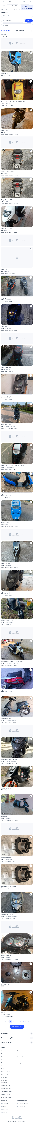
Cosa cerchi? (4, 12)
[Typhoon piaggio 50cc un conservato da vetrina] (17, 456)
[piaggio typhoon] (17, 289)
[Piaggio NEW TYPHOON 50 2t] (17, 219)
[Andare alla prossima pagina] (27, 1021)
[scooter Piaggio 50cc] (17, 946)
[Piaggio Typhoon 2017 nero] (17, 191)
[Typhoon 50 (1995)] (17, 554)
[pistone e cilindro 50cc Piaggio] (17, 877)
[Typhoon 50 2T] (17, 121)
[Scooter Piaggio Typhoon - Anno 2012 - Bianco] (17, 652)
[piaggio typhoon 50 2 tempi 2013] (17, 750)
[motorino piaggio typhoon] (17, 387)
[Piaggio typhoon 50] (17, 415)
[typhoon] (17, 1004)
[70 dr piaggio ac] (17, 975)
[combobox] (18, 16)
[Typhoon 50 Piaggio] (17, 583)
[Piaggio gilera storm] (17, 358)
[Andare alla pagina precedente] (7, 1021)
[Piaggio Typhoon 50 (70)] (17, 611)
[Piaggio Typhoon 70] (17, 779)
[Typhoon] (17, 485)
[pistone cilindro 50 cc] (17, 848)
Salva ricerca (6, 30)
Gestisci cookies (5, 1069)
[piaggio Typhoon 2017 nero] (17, 162)
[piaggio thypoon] (17, 64)
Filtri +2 (29, 20)
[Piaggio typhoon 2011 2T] (17, 906)
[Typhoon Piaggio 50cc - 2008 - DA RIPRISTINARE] (17, 93)
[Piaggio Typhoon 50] (17, 513)
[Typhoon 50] (17, 260)
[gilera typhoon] (17, 807)
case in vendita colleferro (13, 5)
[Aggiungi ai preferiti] (30, 53)
